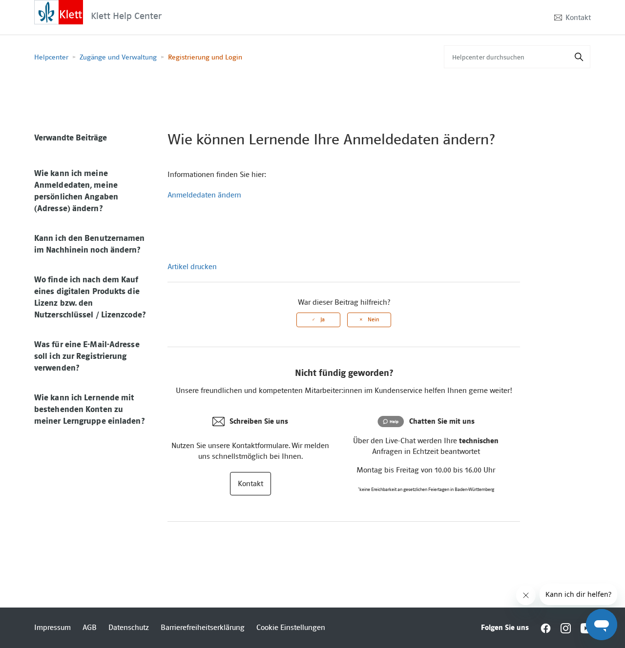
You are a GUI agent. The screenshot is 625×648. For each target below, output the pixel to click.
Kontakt (578, 17)
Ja (322, 319)
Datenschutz (128, 627)
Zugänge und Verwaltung (118, 57)
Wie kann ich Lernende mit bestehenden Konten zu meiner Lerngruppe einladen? (89, 409)
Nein (373, 319)
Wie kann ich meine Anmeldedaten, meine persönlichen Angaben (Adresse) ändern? (76, 191)
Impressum (52, 627)
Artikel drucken (192, 267)
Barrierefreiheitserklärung (203, 627)
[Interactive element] (58, 12)
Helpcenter (51, 57)
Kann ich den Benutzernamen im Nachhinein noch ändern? (89, 244)
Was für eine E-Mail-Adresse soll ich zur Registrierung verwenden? (87, 356)
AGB (90, 627)
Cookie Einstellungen (290, 627)
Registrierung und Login (205, 57)
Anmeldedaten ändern (204, 195)
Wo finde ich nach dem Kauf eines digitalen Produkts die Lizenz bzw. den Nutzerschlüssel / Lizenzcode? (90, 297)
